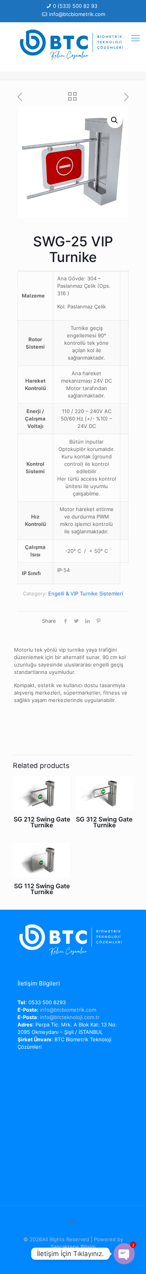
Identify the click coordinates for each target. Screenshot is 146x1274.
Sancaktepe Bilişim (73, 1247)
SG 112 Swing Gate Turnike (42, 889)
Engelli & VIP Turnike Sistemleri (85, 593)
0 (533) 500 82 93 (75, 6)
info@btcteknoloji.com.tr (70, 1017)
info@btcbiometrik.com (77, 14)
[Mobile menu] (135, 38)
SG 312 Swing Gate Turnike (104, 822)
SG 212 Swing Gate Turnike (42, 822)
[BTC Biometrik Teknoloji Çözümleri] (73, 44)
